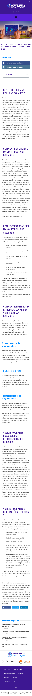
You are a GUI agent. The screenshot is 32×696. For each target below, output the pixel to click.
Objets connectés (9, 673)
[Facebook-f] (14, 12)
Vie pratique (7, 669)
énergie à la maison (9, 682)
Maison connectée (19, 669)
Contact (27, 692)
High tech (6, 677)
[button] (29, 1)
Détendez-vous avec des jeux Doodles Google (16, 632)
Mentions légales (12, 693)
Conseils (15, 677)
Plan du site (21, 693)
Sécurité (20, 673)
